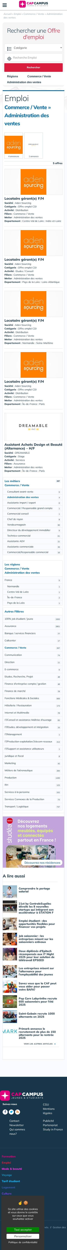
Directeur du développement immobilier (33, 530)
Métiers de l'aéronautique (32, 770)
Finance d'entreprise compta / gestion (32, 683)
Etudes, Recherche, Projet (32, 676)
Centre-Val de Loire (33, 591)
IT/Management (32, 734)
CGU (46, 1104)
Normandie (33, 586)
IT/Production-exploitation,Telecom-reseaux (32, 741)
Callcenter (32, 640)
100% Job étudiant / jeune (32, 618)
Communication (32, 654)
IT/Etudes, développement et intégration (32, 727)
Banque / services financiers (32, 633)
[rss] (17, 1112)
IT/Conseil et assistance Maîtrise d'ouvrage (32, 719)
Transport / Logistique (32, 806)
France (32, 580)
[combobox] (14, 76)
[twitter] (11, 1112)
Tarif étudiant (11, 1181)
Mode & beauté (12, 1168)
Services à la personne (32, 792)
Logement (8, 1187)
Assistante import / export (33, 502)
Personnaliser (23, 1236)
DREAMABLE (22, 452)
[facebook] (5, 1112)
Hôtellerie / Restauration (32, 705)
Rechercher (33, 67)
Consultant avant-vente (33, 491)
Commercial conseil (33, 513)
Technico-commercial (33, 535)
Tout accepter (23, 1229)
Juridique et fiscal (32, 755)
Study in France (53, 1129)
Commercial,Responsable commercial (33, 552)
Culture (7, 1193)
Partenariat (50, 1125)
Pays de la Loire (33, 602)
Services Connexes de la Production (32, 799)
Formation (9, 1156)
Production (32, 777)
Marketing (32, 763)
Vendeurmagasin (33, 524)
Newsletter (16, 1125)
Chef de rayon (33, 519)
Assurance (32, 626)
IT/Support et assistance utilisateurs (32, 748)
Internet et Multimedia (32, 712)
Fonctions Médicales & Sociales (32, 698)
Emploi (6, 1162)
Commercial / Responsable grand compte (33, 508)
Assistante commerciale (33, 546)
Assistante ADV (33, 541)
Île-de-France (33, 597)
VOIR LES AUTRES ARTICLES (40, 1044)
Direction (32, 662)
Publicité (48, 1120)
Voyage (7, 1175)
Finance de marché (32, 691)
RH (32, 784)
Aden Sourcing (23, 202)
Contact (14, 1120)
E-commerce (32, 669)
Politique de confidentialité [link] (22, 1242)
